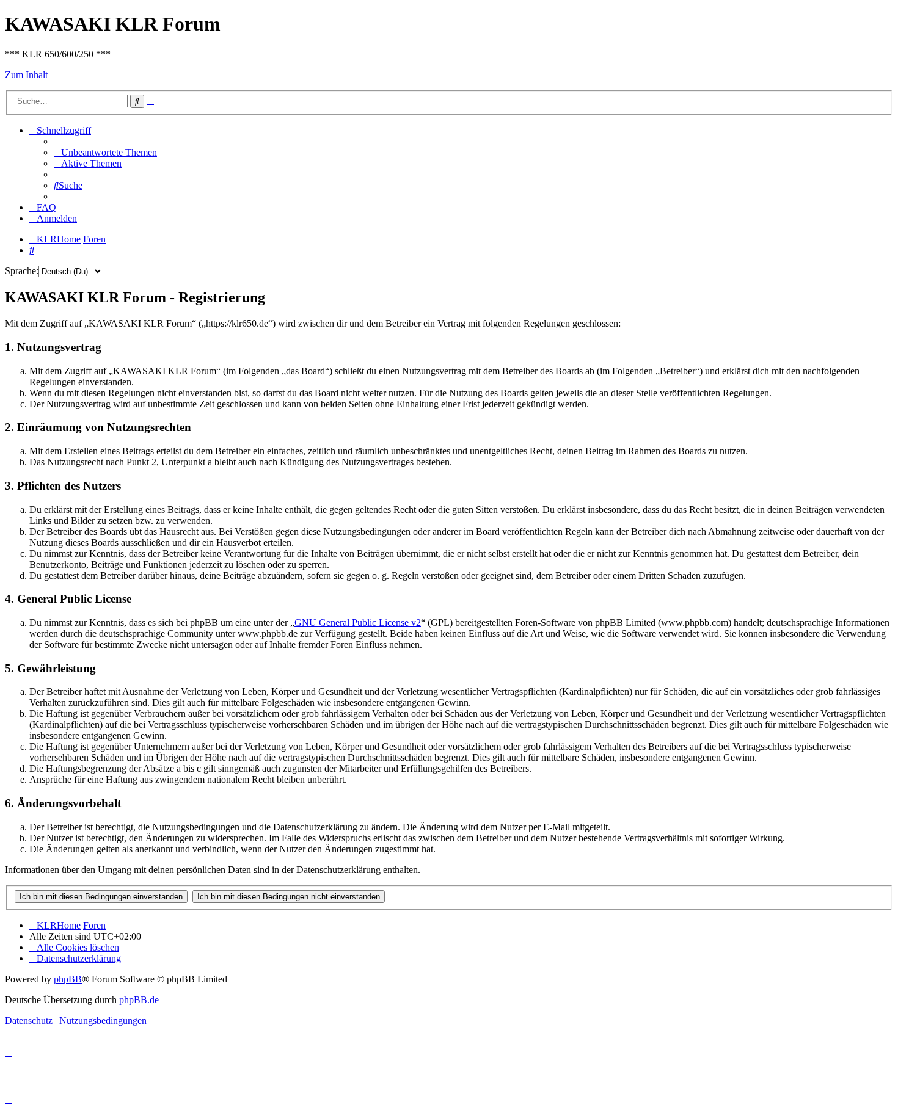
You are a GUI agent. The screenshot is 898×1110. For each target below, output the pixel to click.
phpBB (68, 979)
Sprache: (21, 271)
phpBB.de (139, 1000)
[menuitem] (105, 152)
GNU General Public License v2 (357, 622)
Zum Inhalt (26, 75)
